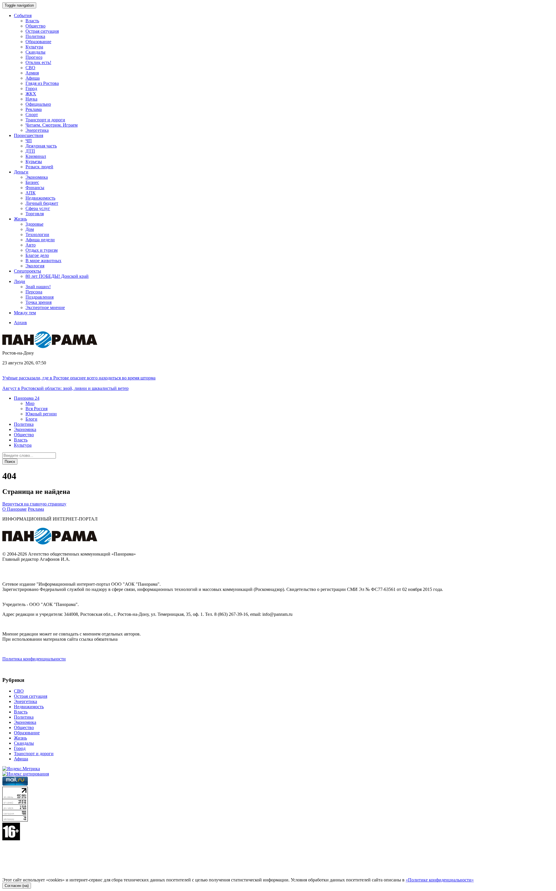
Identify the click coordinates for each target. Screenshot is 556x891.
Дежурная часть (41, 145)
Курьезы (33, 161)
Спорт (31, 114)
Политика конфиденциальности (34, 658)
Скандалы (35, 52)
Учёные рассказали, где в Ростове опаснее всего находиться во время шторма (79, 377)
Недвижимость (40, 198)
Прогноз (33, 57)
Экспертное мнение (45, 307)
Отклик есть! (38, 62)
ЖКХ (30, 93)
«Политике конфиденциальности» (440, 879)
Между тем (25, 312)
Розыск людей (39, 166)
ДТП (30, 151)
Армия (32, 72)
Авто (30, 244)
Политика (35, 36)
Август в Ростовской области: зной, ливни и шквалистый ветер (65, 388)
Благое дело (37, 255)
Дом (29, 229)
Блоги (31, 419)
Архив (20, 322)
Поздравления (39, 297)
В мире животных (43, 260)
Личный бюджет (41, 203)
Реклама (33, 109)
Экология (34, 265)
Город (31, 88)
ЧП (28, 140)
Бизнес (32, 182)
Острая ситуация (42, 31)
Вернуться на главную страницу (34, 503)
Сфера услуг (37, 208)
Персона (33, 291)
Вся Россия (36, 408)
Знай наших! (38, 286)
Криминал (35, 156)
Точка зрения (38, 302)
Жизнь (20, 737)
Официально (38, 104)
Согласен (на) (17, 885)
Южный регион (41, 413)
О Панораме (14, 509)
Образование (38, 41)
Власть (32, 20)
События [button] (23, 15)
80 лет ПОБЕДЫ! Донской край (57, 276)
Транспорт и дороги (45, 119)
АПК (30, 192)
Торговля (34, 213)
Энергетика (37, 130)
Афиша (32, 78)
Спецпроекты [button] (27, 271)
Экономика (36, 177)
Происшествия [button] (28, 135)
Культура (34, 46)
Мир (29, 403)
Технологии (37, 234)
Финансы (34, 187)
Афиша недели (40, 239)
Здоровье (34, 224)
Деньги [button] (21, 171)
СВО (30, 67)
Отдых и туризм (41, 250)
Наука (31, 98)
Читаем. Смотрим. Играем (51, 125)
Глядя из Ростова (42, 83)
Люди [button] (19, 281)
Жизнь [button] (20, 218)
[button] (26, 398)
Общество (35, 25)
